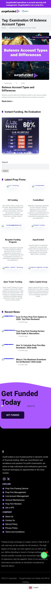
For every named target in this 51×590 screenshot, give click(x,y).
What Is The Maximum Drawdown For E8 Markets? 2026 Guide (31, 360)
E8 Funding (13, 200)
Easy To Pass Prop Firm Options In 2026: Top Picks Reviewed (31, 318)
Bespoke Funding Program (13, 241)
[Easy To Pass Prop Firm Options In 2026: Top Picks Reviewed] (9, 316)
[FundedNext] (38, 185)
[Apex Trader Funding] (13, 267)
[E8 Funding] (13, 185)
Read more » (7, 101)
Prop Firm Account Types (40, 37)
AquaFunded (38, 240)
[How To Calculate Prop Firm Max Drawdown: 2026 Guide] (9, 344)
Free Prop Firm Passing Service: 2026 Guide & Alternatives (30, 332)
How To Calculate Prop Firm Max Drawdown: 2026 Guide (30, 346)
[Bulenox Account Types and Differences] (25, 56)
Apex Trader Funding (12, 282)
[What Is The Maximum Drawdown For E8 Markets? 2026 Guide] (9, 358)
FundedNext (38, 200)
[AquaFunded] (38, 225)
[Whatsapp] (44, 555)
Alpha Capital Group (38, 282)
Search (5, 162)
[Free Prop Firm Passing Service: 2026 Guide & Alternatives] (9, 330)
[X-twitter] (8, 479)
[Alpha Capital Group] (38, 267)
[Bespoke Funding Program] (13, 225)
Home (4, 28)
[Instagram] (4, 479)
